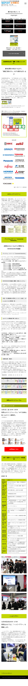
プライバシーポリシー (7, 673)
